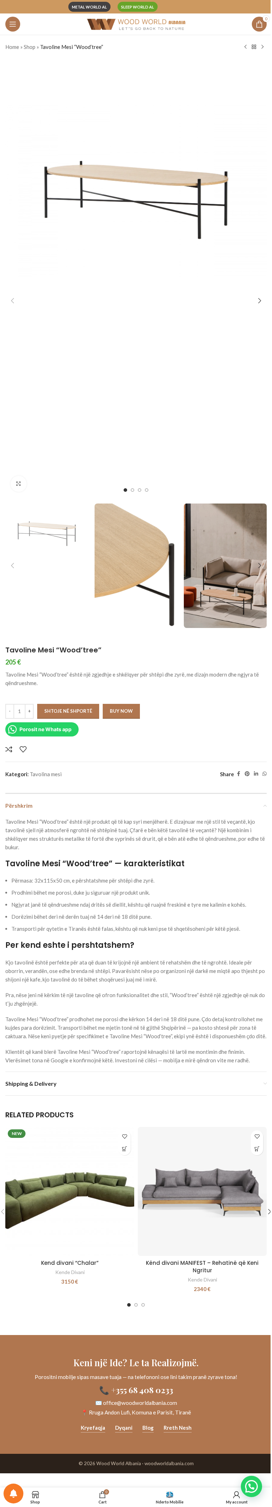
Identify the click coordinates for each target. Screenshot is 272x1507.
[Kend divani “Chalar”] (69, 1191)
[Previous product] (245, 47)
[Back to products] (254, 47)
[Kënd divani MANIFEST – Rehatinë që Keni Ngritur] (202, 1191)
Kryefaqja (93, 1427)
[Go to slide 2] (132, 490)
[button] (12, 301)
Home (12, 47)
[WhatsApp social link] (264, 774)
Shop (29, 47)
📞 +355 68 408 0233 (136, 1389)
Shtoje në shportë (68, 711)
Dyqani (123, 1427)
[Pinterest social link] (247, 774)
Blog (148, 1427)
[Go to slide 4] (146, 490)
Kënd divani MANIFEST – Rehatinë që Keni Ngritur (202, 1266)
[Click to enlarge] (19, 484)
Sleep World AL (137, 7)
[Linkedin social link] (256, 774)
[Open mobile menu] (13, 24)
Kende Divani (70, 1272)
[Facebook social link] (238, 774)
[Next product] (262, 47)
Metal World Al (89, 7)
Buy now (121, 711)
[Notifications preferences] (13, 1493)
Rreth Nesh (178, 1427)
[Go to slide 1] (125, 490)
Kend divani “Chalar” (69, 1263)
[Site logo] (136, 23)
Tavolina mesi (46, 774)
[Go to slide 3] (139, 490)
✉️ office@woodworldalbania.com (136, 1403)
